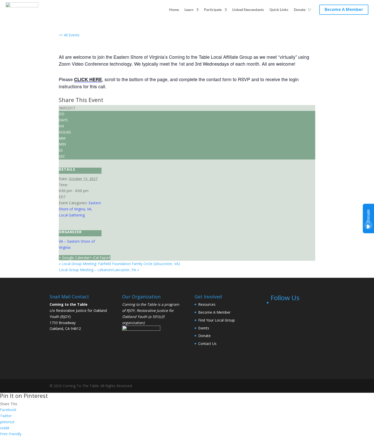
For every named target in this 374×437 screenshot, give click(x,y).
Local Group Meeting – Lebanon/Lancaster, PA (99, 269)
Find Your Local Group (216, 320)
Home (174, 9)
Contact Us (207, 343)
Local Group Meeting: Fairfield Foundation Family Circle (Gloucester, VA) (119, 263)
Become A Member (344, 9)
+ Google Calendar (74, 257)
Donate (299, 9)
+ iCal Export (100, 257)
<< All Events (69, 35)
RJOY (130, 310)
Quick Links (278, 9)
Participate (213, 9)
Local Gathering (72, 215)
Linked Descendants (248, 9)
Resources (206, 304)
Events (203, 328)
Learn (188, 9)
